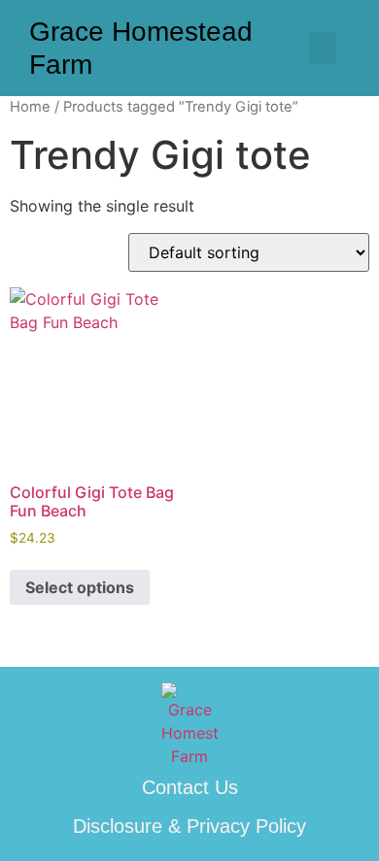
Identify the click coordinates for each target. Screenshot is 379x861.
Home (30, 107)
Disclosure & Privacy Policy (189, 826)
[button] (322, 48)
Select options (79, 587)
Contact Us (190, 787)
